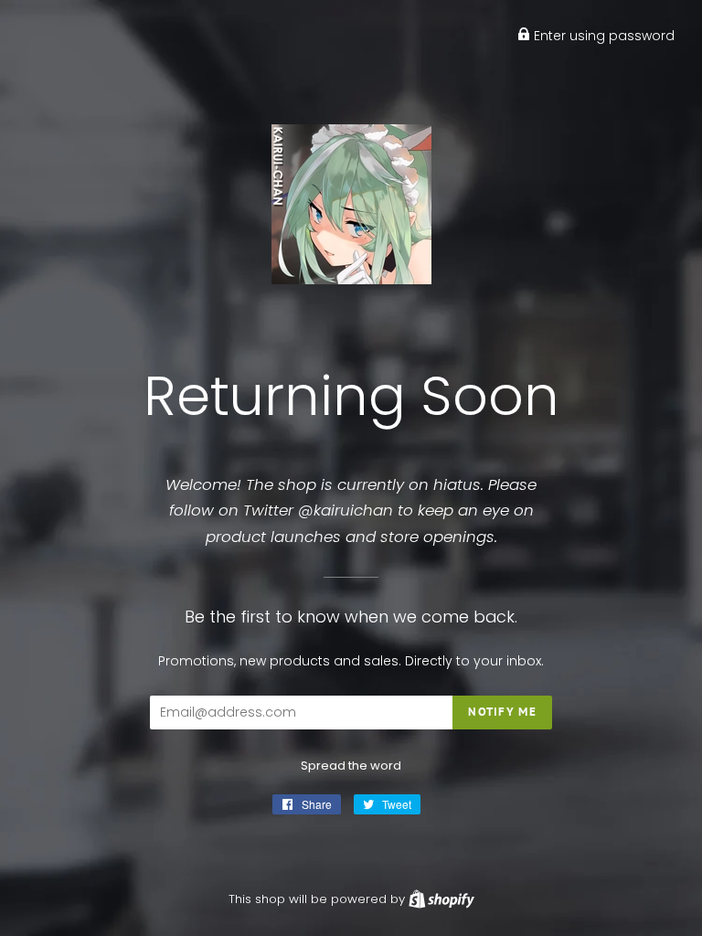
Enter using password (602, 36)
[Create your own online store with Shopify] (441, 899)
